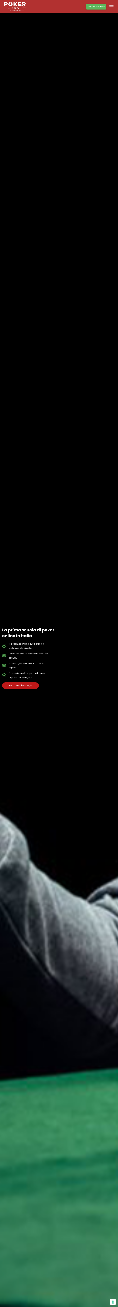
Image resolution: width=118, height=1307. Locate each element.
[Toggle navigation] (111, 6)
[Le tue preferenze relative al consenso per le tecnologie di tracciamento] (113, 1302)
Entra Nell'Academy (96, 6)
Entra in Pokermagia (20, 685)
